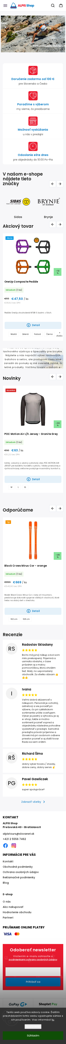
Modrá (14, 334)
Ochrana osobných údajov (21, 872)
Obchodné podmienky (18, 867)
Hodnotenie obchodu (17, 912)
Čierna (49, 334)
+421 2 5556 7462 (14, 839)
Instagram (13, 845)
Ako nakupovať (13, 907)
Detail (36, 325)
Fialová (37, 334)
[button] (3, 34)
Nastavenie (33, 1026)
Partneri (8, 917)
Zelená (25, 334)
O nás (7, 901)
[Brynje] (18, 201)
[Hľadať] (53, 5)
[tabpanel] (33, 287)
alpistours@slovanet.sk (18, 834)
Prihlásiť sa (33, 982)
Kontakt (8, 861)
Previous (53, 183)
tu (53, 1019)
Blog (6, 883)
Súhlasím (33, 1035)
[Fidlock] (48, 202)
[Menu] (5, 5)
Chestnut (15, 487)
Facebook (5, 845)
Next (60, 183)
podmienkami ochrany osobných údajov (33, 959)
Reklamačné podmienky (19, 877)
